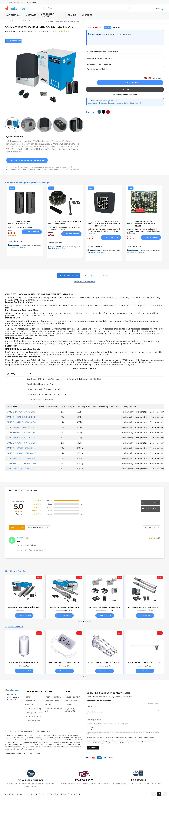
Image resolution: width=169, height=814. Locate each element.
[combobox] (86, 8)
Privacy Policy (116, 737)
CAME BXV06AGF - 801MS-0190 (21, 443)
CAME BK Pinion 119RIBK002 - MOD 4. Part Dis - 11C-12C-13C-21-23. (64, 228)
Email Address (93, 706)
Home (7, 21)
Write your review (151, 503)
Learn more (113, 743)
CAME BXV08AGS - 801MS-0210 (21, 448)
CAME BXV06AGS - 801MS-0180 (21, 432)
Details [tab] (105, 275)
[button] (162, 8)
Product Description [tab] (68, 275)
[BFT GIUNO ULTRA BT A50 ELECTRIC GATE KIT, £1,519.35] (145, 597)
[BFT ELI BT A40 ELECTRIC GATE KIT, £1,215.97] (104, 597)
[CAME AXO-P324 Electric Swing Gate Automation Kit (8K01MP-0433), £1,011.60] (24, 597)
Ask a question (150, 509)
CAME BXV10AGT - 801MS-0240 (21, 464)
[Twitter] (159, 794)
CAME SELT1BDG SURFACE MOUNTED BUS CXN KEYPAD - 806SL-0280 (108, 224)
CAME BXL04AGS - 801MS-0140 (21, 412)
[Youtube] (165, 794)
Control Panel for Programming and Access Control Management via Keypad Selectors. (143, 231)
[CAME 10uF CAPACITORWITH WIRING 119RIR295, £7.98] (64, 652)
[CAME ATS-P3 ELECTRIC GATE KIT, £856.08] (64, 597)
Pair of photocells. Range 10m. (20, 227)
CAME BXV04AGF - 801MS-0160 (21, 427)
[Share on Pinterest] (108, 112)
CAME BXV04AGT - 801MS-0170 (21, 422)
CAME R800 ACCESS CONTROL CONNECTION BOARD (145, 224)
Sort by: (148, 528)
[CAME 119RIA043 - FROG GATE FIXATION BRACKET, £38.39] (145, 652)
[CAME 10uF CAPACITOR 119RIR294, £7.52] (24, 652)
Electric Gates (27, 21)
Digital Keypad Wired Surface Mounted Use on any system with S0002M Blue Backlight (103, 231)
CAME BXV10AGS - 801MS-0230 (21, 458)
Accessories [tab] (89, 275)
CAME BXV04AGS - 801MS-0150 (21, 417)
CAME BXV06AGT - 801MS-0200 (21, 438)
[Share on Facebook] (99, 112)
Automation (16, 21)
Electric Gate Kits (39, 21)
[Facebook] (153, 794)
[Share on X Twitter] (103, 112)
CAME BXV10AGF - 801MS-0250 (21, 469)
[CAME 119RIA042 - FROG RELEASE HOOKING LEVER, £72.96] (104, 652)
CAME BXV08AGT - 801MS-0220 (21, 453)
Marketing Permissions (95, 720)
